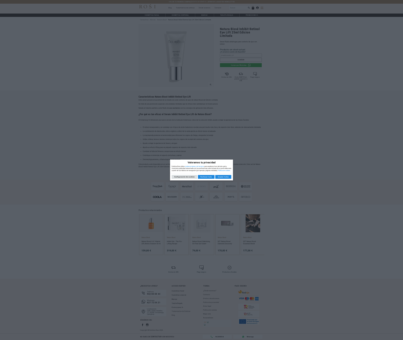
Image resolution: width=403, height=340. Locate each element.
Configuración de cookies (184, 177)
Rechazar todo (206, 177)
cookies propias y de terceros (194, 166)
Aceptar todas (223, 177)
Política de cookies (224, 170)
